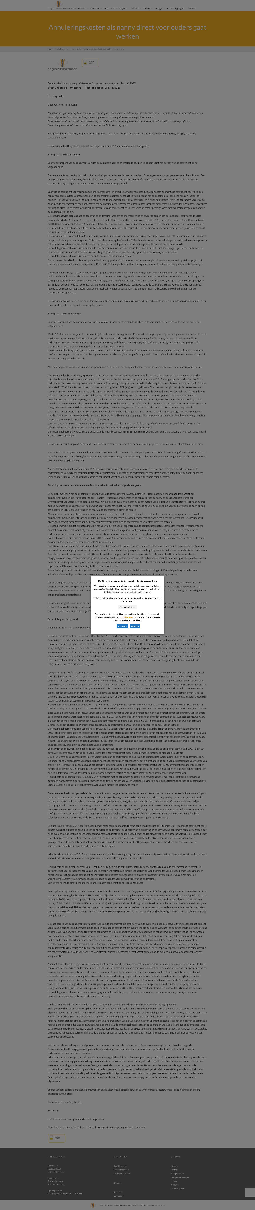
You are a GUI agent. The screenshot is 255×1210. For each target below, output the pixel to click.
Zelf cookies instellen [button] (127, 607)
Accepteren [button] (122, 626)
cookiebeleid (128, 617)
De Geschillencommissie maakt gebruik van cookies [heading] (127, 581)
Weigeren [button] (135, 626)
